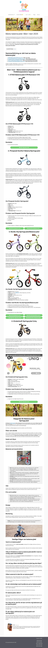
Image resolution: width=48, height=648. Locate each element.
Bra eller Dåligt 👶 (20, 14)
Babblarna (17, 292)
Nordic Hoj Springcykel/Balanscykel (15, 60)
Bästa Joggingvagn (39, 643)
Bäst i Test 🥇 (28, 14)
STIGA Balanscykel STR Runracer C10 (15, 57)
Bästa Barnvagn (39, 640)
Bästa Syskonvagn (39, 646)
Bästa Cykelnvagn (39, 644)
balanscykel (12, 423)
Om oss (38, 14)
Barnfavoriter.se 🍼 (11, 14)
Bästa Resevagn (39, 641)
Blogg (34, 14)
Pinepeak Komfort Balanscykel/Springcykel (16, 58)
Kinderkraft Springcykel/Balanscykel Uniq (16, 61)
